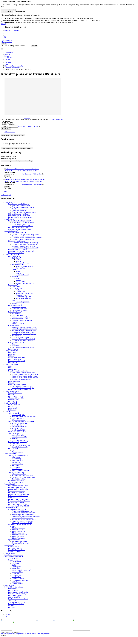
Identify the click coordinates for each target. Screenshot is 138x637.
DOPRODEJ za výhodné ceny (14, 587)
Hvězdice (11, 383)
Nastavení (4, 10)
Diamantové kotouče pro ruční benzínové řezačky (26, 237)
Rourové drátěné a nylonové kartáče (19, 494)
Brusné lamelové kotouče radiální (18, 592)
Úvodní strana (9, 52)
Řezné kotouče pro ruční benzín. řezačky (20, 217)
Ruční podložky (16, 335)
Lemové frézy (16, 467)
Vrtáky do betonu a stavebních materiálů (20, 421)
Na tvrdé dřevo (20, 268)
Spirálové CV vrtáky (18, 435)
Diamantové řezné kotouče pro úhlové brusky (25, 234)
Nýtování (11, 605)
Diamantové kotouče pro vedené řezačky (24, 239)
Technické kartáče (10, 484)
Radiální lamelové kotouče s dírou (22, 386)
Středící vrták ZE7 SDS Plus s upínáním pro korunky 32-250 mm (24, 181)
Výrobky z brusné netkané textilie (18, 599)
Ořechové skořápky (18, 578)
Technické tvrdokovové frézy (17, 602)
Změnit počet (5, 126)
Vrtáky (7, 411)
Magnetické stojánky (14, 551)
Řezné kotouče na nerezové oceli (22, 209)
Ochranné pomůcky (10, 585)
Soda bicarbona (16, 577)
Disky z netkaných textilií (19, 308)
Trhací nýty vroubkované (19, 534)
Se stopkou (15, 345)
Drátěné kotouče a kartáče (16, 604)
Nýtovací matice (13, 540)
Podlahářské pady (13, 399)
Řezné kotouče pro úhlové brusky (18, 204)
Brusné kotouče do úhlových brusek (19, 221)
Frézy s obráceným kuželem (20, 470)
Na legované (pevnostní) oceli (25, 293)
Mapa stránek (20, 633)
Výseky (14, 276)
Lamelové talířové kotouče (20, 310)
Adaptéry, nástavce (17, 452)
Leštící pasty (12, 354)
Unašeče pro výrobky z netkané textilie (19, 389)
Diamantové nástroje (11, 231)
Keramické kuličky (17, 575)
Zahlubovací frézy (17, 460)
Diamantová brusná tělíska (16, 253)
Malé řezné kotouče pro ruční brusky (19, 214)
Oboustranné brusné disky (16, 398)
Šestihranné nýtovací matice (20, 543)
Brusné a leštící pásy (14, 405)
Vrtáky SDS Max (17, 428)
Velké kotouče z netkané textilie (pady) (23, 372)
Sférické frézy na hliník (19, 479)
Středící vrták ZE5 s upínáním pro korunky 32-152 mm (21, 170)
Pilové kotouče (16, 443)
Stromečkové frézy (17, 464)
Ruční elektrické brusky (15, 548)
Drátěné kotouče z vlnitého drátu (18, 486)
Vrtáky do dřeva (13, 433)
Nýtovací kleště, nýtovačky (16, 509)
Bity (13, 450)
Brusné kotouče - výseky (15, 396)
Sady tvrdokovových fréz (15, 482)
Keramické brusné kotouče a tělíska (18, 227)
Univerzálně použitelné (22, 302)
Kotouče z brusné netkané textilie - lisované (25, 378)
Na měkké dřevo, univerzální (24, 266)
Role (13, 269)
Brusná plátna (12, 285)
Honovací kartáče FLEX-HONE (18, 499)
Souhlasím (12, 10)
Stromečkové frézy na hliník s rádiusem (23, 477)
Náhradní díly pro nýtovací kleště (22, 523)
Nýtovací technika (10, 507)
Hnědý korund (16, 561)
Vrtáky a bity (12, 600)
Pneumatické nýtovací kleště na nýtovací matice (26, 516)
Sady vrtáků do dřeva (18, 440)
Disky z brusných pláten (19, 307)
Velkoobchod (8, 58)
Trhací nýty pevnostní (18, 538)
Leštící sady (11, 356)
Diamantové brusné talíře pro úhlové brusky (25, 242)
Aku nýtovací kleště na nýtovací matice (23, 513)
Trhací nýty (11, 526)
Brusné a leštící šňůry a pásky (17, 361)
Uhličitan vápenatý (17, 583)
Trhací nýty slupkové (18, 533)
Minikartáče (11, 497)
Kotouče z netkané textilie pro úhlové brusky (25, 374)
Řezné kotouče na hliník (19, 210)
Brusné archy (12, 406)
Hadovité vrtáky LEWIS (19, 437)
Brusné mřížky (12, 362)
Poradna (7, 56)
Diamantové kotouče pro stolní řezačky (23, 236)
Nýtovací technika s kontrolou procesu (19, 524)
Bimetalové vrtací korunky (20, 447)
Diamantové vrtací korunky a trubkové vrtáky (21, 251)
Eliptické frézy (16, 462)
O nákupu (7, 54)
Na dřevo (18, 259)
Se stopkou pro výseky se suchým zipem (24, 334)
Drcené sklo (15, 573)
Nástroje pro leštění (10, 351)
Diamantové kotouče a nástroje (17, 594)
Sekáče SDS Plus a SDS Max (17, 432)
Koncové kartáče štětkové (16, 492)
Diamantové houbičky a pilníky (17, 249)
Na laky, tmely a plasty (22, 263)
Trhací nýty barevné (18, 536)
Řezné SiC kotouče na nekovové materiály (24, 212)
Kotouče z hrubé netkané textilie (21, 379)
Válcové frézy (16, 457)
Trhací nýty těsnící (17, 529)
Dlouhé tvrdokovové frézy (16, 480)
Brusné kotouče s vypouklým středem (23, 222)
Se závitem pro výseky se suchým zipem (24, 330)
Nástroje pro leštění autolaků (16, 357)
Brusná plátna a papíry (15, 595)
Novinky (7, 614)
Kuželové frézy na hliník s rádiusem (22, 475)
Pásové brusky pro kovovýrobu (14, 555)
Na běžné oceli (20, 291)
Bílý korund (15, 563)
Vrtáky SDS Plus (17, 425)
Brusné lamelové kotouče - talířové (22, 226)
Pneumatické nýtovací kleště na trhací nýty (24, 514)
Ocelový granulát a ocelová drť (21, 570)
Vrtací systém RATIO (18, 430)
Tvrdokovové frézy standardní (17, 455)
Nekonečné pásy (17, 264)
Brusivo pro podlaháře (11, 391)
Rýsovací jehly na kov (18, 420)
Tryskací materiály (14, 560)
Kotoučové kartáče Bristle (16, 502)
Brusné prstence (13, 349)
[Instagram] (5, 37)
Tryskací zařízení (13, 558)
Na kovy (18, 261)
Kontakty (7, 59)
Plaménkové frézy (17, 469)
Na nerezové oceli (21, 295)
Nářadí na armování (10, 553)
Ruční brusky (9, 545)
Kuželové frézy (16, 459)
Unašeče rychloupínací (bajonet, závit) (23, 339)
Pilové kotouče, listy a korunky (17, 442)
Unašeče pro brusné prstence (20, 337)
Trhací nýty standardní (18, 528)
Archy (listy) (16, 258)
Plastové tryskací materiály (20, 580)
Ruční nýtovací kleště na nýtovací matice (24, 519)
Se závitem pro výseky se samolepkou (23, 332)
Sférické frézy (16, 465)
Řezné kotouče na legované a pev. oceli (23, 207)
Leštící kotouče (12, 352)
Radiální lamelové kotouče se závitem (23, 347)
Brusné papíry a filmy (14, 256)
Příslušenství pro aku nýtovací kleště (23, 521)
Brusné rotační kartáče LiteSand (17, 504)
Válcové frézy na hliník (19, 474)
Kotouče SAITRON (18, 324)
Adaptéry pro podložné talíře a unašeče (23, 340)
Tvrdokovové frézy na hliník (17, 472)
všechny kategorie (6, 195)
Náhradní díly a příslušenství (16, 550)
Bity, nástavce (12, 448)
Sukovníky (15, 438)
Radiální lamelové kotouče (16, 384)
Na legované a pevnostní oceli (21, 317)
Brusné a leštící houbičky (15, 359)
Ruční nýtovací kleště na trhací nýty (22, 518)
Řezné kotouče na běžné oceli (21, 205)
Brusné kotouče (9, 219)
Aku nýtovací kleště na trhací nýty (22, 511)
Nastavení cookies (30, 633)
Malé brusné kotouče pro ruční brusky (19, 229)
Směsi (14, 565)
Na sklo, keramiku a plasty (24, 298)
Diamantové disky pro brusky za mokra (23, 246)
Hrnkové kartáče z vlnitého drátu (18, 489)
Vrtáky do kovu (13, 413)
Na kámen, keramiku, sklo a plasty (26, 283)
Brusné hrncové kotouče (19, 224)
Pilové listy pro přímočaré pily (21, 445)
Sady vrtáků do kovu (18, 418)
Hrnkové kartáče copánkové (16, 491)
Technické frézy (9, 453)
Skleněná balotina (17, 572)
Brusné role (11, 394)
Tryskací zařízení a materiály (13, 556)
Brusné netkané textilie (11, 364)
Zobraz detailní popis (57, 119)
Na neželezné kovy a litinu (24, 296)
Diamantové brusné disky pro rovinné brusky (25, 248)
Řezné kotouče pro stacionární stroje (19, 215)
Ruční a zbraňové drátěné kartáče (18, 496)
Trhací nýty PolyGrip (18, 531)
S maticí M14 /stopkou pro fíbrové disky (24, 327)
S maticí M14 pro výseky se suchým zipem (24, 329)
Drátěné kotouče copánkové (16, 487)
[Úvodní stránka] (6, 42)
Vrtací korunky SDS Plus (19, 426)
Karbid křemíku (16, 568)
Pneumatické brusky (14, 546)
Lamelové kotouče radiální (16, 342)
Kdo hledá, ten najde (7, 45)
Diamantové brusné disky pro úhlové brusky (25, 244)
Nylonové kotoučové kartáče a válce (19, 501)
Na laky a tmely (20, 281)
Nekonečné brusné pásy (15, 393)
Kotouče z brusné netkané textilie (18, 371)
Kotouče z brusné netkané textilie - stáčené (24, 376)
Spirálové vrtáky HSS (18, 415)
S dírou (14, 344)
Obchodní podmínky (43, 633)
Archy (10, 366)
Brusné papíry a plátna (11, 254)
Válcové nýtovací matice (19, 541)
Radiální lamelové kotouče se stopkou (23, 388)
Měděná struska (16, 582)
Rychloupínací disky (14, 305)
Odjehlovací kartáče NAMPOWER (18, 506)
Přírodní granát (16, 567)
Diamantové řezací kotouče (16, 232)
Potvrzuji (3, 24)
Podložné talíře (12, 325)
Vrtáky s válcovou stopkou (20, 423)
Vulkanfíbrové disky (14, 312)
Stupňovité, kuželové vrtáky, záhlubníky (24, 416)
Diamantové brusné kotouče (16, 241)
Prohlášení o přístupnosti (8, 633)
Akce (6, 616)
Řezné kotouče (9, 202)
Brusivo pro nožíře (10, 403)
